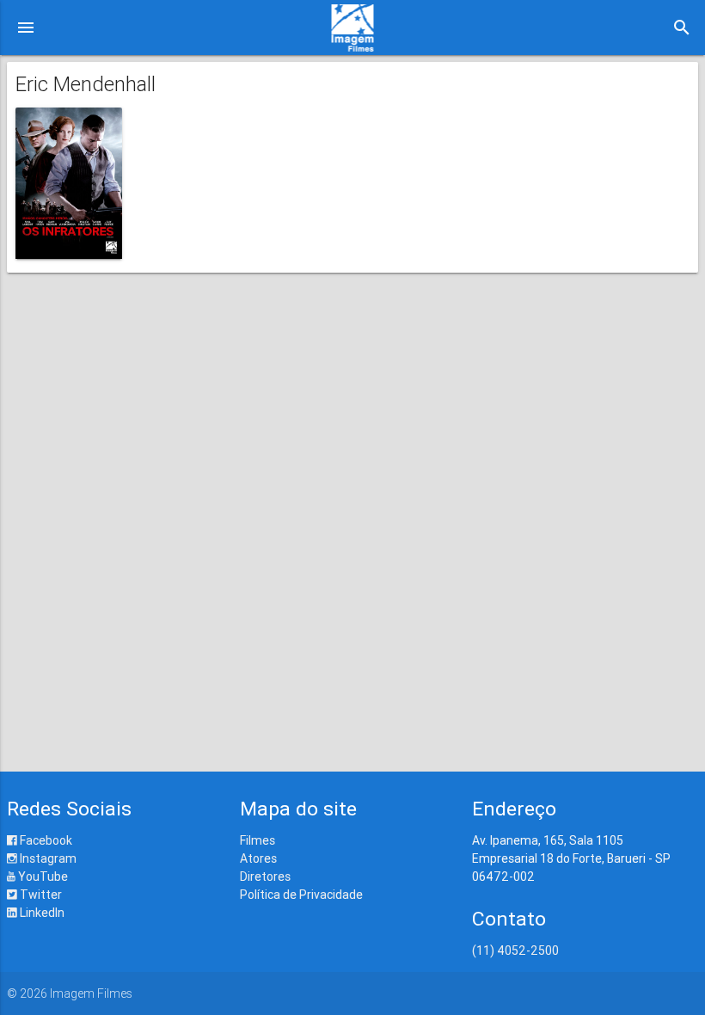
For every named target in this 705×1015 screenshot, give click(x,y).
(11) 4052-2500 (515, 950)
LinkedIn (40, 912)
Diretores (265, 876)
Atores (258, 858)
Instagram (47, 858)
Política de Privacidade (301, 894)
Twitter (39, 894)
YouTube (41, 876)
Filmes (257, 840)
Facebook (44, 840)
